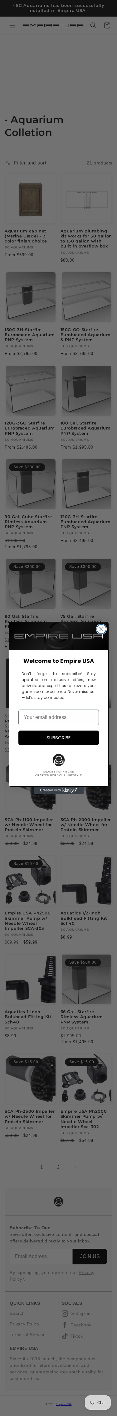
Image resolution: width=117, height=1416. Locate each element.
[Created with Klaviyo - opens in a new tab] (59, 790)
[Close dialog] (101, 629)
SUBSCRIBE (58, 737)
